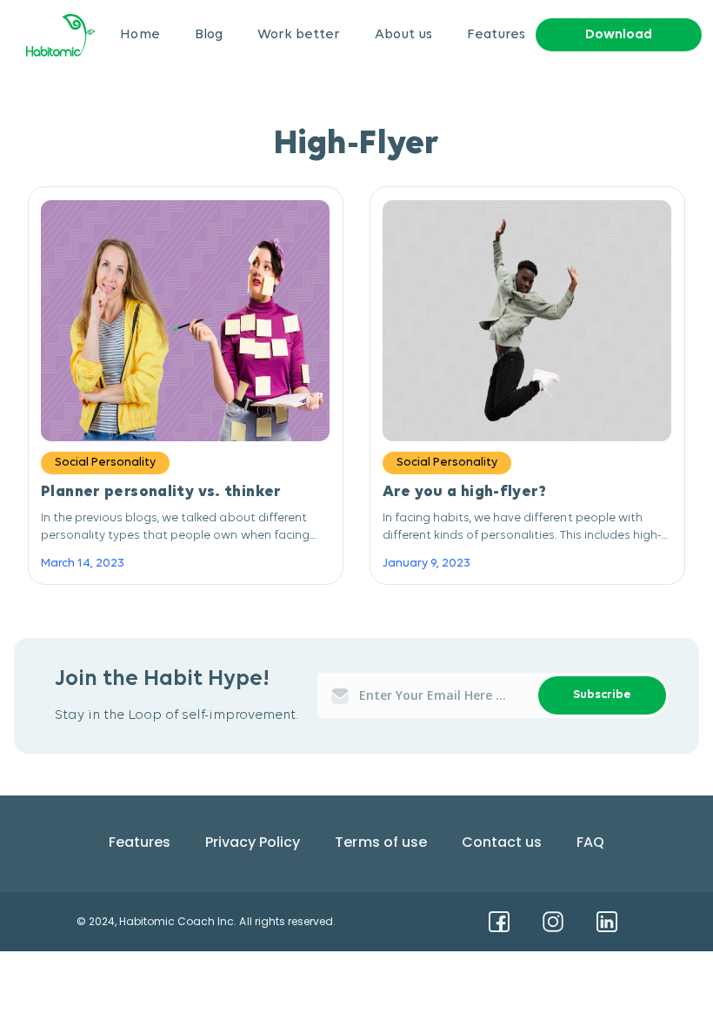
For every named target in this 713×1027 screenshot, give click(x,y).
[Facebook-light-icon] (499, 922)
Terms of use (380, 842)
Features (496, 35)
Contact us (502, 842)
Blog (209, 35)
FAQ (590, 842)
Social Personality (105, 462)
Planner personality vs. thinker (161, 492)
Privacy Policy (252, 842)
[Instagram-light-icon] (553, 922)
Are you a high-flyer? (464, 492)
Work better (298, 35)
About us (403, 35)
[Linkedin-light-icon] (607, 922)
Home (139, 35)
